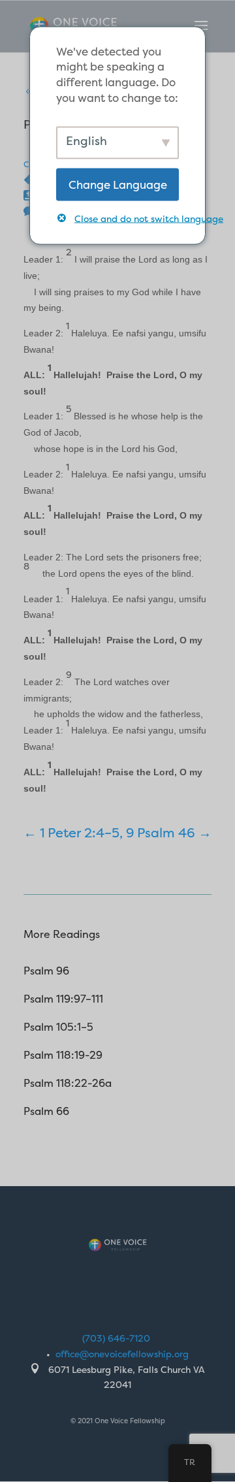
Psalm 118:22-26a (68, 1083)
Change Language (118, 183)
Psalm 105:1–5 (58, 1027)
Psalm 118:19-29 (63, 1055)
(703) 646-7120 (116, 1338)
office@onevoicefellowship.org (122, 1353)
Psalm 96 (46, 970)
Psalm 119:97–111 (63, 998)
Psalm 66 (46, 1111)
